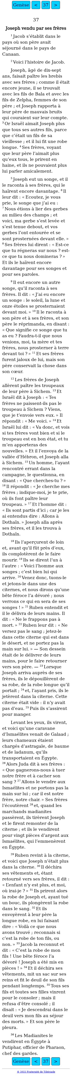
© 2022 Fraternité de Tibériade (36, 1071)
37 (46, 5)
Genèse (21, 5)
